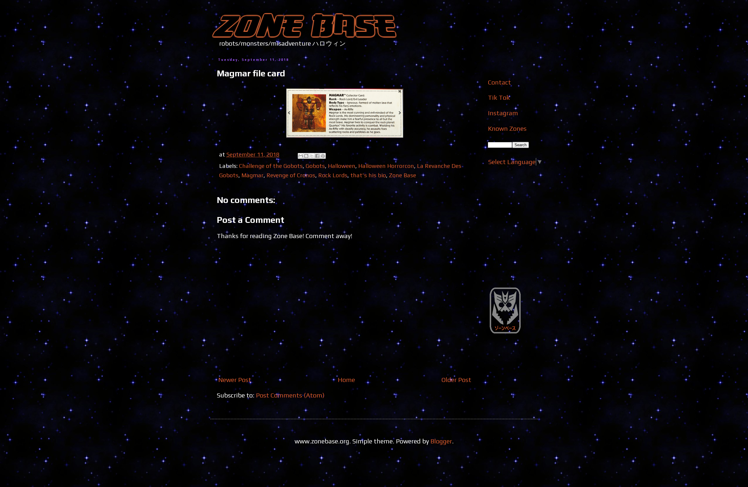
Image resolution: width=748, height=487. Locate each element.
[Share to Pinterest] (323, 156)
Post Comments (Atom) (290, 395)
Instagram (503, 113)
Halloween (341, 165)
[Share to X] (312, 156)
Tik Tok (499, 97)
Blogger (441, 441)
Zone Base (402, 175)
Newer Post (234, 379)
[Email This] (301, 156)
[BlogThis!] (306, 156)
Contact (499, 82)
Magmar (252, 175)
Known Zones (507, 128)
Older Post (456, 379)
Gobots (315, 165)
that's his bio (368, 175)
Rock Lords (332, 175)
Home (346, 379)
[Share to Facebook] (317, 156)
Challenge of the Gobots (271, 165)
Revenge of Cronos (290, 175)
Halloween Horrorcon (386, 165)
